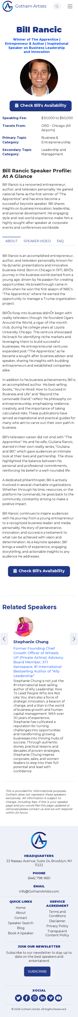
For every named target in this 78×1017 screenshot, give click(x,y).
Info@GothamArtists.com (39, 891)
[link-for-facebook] (26, 998)
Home (21, 908)
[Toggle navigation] (70, 6)
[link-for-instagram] (34, 998)
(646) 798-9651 (39, 878)
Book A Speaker (21, 933)
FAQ (60, 241)
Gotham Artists (30, 6)
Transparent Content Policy (57, 933)
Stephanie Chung (30, 641)
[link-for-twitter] (18, 998)
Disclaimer (57, 921)
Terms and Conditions (57, 914)
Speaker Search (20, 923)
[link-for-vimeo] (50, 998)
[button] (41, 106)
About (11, 241)
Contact (20, 918)
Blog (21, 928)
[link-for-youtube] (58, 998)
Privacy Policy (57, 926)
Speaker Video (37, 241)
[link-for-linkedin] (42, 998)
